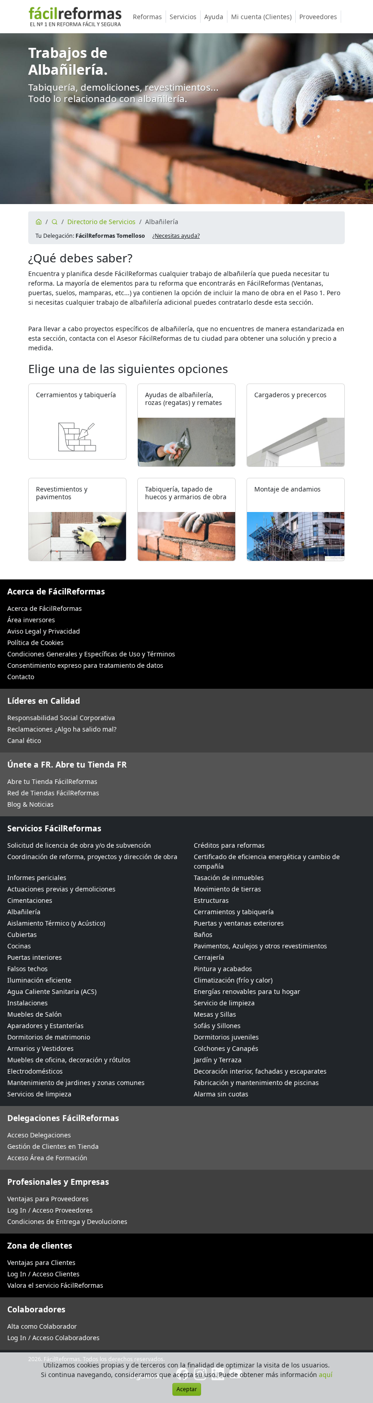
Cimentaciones (29, 900)
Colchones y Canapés (226, 1048)
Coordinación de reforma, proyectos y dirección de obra (92, 856)
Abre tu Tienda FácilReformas (52, 781)
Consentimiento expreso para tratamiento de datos (85, 665)
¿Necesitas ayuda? (176, 236)
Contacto (20, 676)
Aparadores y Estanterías (45, 1025)
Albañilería (23, 911)
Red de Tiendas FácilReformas (53, 793)
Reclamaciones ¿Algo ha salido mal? (61, 729)
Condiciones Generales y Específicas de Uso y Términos (91, 654)
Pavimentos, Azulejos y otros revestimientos (260, 946)
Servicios (183, 16)
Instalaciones (27, 1002)
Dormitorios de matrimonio (48, 1037)
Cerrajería (209, 957)
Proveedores (318, 16)
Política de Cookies (35, 642)
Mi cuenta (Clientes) (261, 16)
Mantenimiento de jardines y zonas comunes (76, 1082)
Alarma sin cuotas (221, 1094)
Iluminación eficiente (39, 980)
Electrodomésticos (35, 1071)
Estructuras (211, 900)
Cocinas (19, 946)
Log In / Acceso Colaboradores (53, 1337)
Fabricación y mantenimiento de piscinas (256, 1082)
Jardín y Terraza (218, 1059)
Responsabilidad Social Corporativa (61, 717)
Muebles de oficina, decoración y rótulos (69, 1059)
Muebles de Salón (34, 1014)
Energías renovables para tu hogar (247, 991)
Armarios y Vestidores (40, 1048)
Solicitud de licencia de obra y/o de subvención (79, 845)
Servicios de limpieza (39, 1094)
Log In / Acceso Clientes (43, 1274)
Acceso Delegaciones (39, 1135)
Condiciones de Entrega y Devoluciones (67, 1221)
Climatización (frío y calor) (233, 980)
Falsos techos (27, 968)
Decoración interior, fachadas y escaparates (260, 1071)
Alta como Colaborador (42, 1326)
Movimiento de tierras (227, 889)
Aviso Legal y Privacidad (43, 631)
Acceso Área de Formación (47, 1157)
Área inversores (31, 619)
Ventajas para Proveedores (48, 1198)
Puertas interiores (34, 957)
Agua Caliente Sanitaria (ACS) (51, 991)
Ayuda (213, 16)
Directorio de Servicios (101, 221)
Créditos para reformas (229, 845)
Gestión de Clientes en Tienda (53, 1146)
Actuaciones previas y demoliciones (61, 889)
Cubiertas (22, 934)
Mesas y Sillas (215, 1014)
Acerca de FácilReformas (44, 608)
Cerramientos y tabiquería (234, 911)
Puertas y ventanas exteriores (239, 923)
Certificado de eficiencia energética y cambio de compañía (267, 861)
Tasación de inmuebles (229, 877)
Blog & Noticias (30, 804)
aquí (326, 1374)
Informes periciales (36, 877)
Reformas (147, 16)
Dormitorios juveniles (226, 1037)
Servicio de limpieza (224, 1002)
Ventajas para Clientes (41, 1262)
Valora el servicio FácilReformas (55, 1285)
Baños (203, 934)
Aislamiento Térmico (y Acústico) (56, 923)
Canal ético (24, 740)
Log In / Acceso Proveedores (50, 1210)
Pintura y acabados (223, 968)
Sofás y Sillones (217, 1025)
